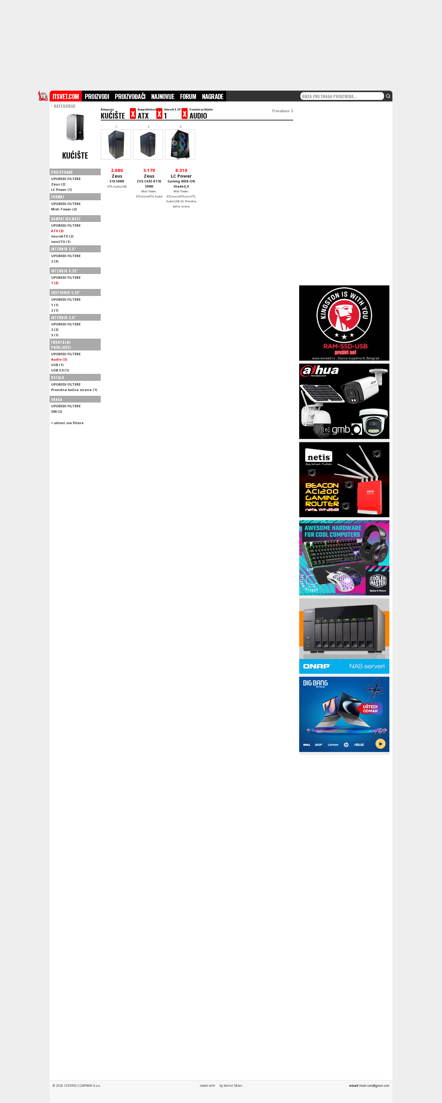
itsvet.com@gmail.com (374, 1085)
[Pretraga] (388, 96)
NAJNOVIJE (162, 96)
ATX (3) (57, 230)
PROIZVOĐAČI (130, 96)
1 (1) (54, 305)
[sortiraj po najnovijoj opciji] (96, 172)
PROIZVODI (97, 96)
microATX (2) (62, 236)
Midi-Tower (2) (64, 209)
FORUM (188, 96)
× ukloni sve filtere (67, 423)
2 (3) (54, 261)
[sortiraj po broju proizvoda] (90, 172)
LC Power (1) (61, 189)
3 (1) (54, 335)
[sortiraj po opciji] (93, 172)
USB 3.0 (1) (60, 370)
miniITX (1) (60, 241)
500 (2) (56, 411)
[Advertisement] (221, 44)
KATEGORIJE (63, 106)
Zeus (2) (58, 184)
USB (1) (57, 364)
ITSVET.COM (66, 96)
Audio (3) (59, 359)
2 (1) (54, 310)
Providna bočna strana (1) (74, 389)
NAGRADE (212, 96)
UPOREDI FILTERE (66, 178)
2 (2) (54, 329)
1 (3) (54, 283)
